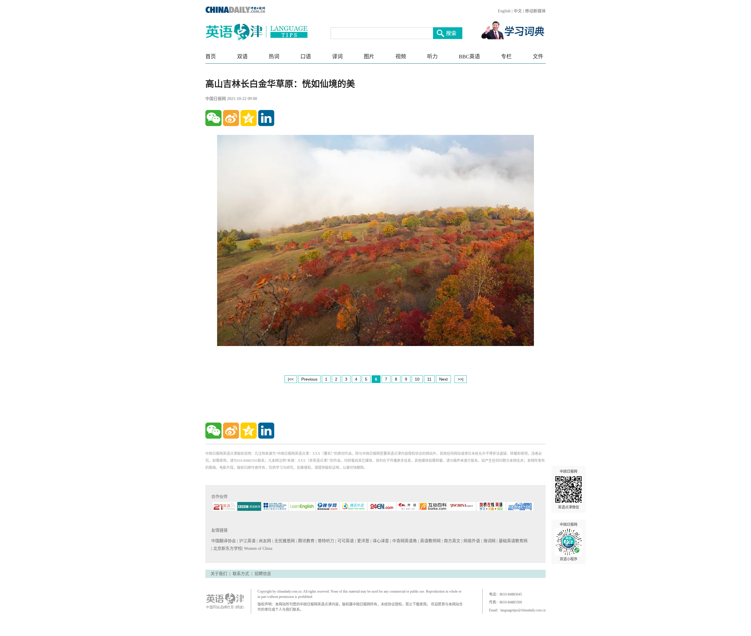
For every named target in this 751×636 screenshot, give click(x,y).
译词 (337, 57)
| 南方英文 (451, 541)
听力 (432, 57)
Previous (309, 379)
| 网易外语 (471, 541)
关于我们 (219, 573)
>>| (461, 379)
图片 (369, 57)
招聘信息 (263, 573)
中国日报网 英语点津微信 (568, 489)
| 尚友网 (264, 541)
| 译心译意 (380, 541)
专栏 (506, 57)
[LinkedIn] (266, 118)
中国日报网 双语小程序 (568, 542)
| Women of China (257, 548)
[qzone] (249, 118)
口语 (305, 57)
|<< (291, 379)
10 (417, 379)
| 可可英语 (345, 541)
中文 (518, 11)
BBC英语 (469, 57)
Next (443, 379)
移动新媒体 (535, 11)
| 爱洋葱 (363, 541)
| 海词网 (489, 541)
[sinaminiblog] (231, 118)
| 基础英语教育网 (513, 541)
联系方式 (241, 573)
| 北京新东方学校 (226, 548)
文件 (538, 57)
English (504, 11)
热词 (274, 57)
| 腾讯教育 (306, 541)
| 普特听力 (325, 541)
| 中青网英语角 (404, 541)
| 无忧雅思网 (284, 541)
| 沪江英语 (247, 541)
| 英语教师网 (430, 541)
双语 (242, 57)
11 (429, 379)
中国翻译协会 (224, 541)
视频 (400, 57)
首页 (210, 57)
